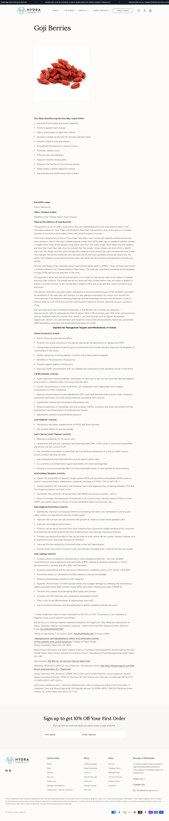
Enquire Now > (139, 778)
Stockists (112, 785)
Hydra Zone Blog (101, 10)
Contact (111, 764)
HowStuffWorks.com (84, 633)
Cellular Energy (90, 785)
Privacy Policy (114, 781)
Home (49, 764)
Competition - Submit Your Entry (60, 790)
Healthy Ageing (90, 764)
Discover (50, 777)
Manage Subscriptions (56, 785)
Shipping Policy (114, 768)
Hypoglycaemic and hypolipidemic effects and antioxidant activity (67, 638)
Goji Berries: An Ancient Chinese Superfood (69, 661)
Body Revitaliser (90, 768)
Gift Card (87, 790)
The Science (69, 10)
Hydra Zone (51, 781)
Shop (55, 10)
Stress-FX (88, 781)
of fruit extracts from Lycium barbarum (53, 641)
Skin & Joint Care (90, 777)
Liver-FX (87, 772)
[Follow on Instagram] (10, 771)
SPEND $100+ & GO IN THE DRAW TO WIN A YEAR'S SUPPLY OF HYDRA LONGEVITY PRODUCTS (68, 2)
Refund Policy (114, 772)
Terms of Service (115, 777)
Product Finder (123, 11)
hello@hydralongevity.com (147, 790)
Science (50, 772)
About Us (83, 10)
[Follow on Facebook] (7, 771)
